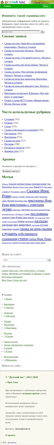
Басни (9, 299)
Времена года (11, 151)
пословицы (39, 214)
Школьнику (12, 360)
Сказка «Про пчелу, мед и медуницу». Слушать (23, 270)
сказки (47, 229)
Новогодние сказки (26, 187)
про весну (28, 217)
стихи (23, 238)
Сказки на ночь (12, 140)
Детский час (12, 443)
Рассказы (9, 144)
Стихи (7, 126)
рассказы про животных (16, 224)
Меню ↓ (47, 6)
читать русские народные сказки (26, 243)
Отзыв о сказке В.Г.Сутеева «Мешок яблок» (26, 100)
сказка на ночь (30, 229)
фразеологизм (7, 243)
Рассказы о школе (18, 192)
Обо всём (11, 316)
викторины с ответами (27, 205)
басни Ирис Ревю (21, 201)
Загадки (10, 307)
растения (35, 225)
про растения (12, 221)
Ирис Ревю (13, 382)
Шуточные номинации (12, 277)
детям (7, 209)
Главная (7, 6)
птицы (21, 221)
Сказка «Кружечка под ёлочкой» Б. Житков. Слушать (26, 273)
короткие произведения (40, 210)
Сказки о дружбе (18, 197)
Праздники (12, 328)
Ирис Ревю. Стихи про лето (14, 280)
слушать (9, 233)
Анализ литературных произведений (27, 184)
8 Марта (5, 184)
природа (6, 217)
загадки (25, 209)
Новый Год (39, 187)
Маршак (16, 187)
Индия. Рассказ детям (15, 104)
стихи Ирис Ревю (39, 239)
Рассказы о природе (14, 147)
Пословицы (10, 133)
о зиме (26, 214)
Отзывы (8, 123)
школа (43, 243)
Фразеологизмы (11, 357)
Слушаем (9, 119)
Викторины (10, 137)
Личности (8, 313)
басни (11, 200)
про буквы (16, 217)
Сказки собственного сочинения (21, 130)
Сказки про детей (31, 197)
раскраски (29, 221)
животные (16, 210)
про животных (40, 218)
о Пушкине (19, 214)
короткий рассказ (8, 214)
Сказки (10, 336)
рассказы (41, 221)
